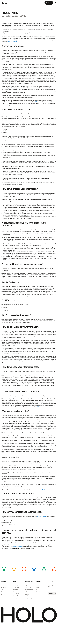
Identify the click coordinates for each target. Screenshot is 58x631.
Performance (16, 587)
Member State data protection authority (30, 437)
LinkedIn (38, 592)
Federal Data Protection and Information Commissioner (41, 440)
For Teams (27, 592)
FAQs (2, 592)
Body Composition (16, 592)
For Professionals (29, 589)
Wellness (15, 598)
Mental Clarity (16, 596)
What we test (4, 587)
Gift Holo (3, 594)
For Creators (28, 587)
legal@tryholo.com (12, 41)
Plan (2, 589)
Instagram (38, 585)
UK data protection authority (48, 437)
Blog (26, 585)
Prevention (15, 589)
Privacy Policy (28, 598)
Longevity (15, 585)
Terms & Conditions (27, 594)
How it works (4, 585)
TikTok (38, 587)
